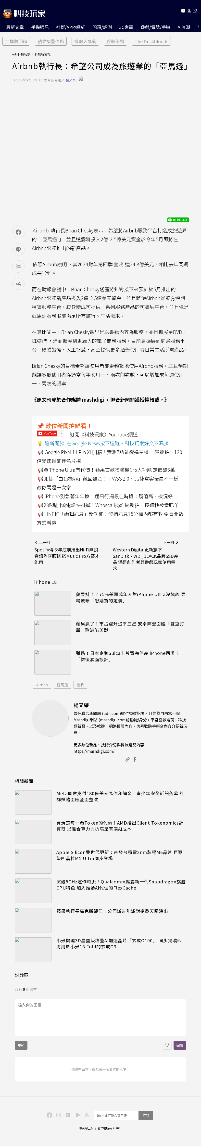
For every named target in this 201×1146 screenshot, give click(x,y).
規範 (21, 1045)
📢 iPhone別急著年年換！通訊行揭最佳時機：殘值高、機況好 (105, 496)
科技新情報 (42, 54)
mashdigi (93, 399)
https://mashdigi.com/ (94, 751)
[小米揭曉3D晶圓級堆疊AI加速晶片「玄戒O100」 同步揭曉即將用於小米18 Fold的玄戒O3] (33, 949)
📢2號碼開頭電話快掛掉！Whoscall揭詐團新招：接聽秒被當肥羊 (108, 505)
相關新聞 (24, 781)
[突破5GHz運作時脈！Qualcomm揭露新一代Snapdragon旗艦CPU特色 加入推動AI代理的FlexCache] (33, 891)
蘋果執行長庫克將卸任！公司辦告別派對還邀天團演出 (112, 911)
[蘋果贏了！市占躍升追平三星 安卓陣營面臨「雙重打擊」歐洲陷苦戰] (52, 633)
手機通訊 (40, 27)
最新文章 (15, 27)
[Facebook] (48, 1114)
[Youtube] (183, 12)
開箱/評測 (102, 27)
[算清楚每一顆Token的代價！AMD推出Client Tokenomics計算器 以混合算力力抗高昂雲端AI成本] (33, 832)
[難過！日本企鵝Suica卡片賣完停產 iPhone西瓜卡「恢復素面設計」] (52, 662)
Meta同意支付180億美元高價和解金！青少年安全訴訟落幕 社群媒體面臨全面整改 (120, 796)
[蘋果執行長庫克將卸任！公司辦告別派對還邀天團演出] (33, 920)
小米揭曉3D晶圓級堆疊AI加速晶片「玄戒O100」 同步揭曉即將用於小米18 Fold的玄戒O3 (119, 943)
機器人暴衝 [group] (85, 41)
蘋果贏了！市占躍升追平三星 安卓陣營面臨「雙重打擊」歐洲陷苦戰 (130, 627)
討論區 (22, 975)
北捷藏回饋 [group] (16, 41)
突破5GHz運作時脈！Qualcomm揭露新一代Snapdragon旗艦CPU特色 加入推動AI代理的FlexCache (121, 885)
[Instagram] (58, 1114)
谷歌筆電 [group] (115, 41)
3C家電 (126, 27)
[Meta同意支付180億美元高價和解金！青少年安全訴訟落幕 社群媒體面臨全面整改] (33, 802)
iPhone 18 (45, 582)
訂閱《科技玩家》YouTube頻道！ (106, 434)
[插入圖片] (167, 1045)
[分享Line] (18, 249)
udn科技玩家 (21, 54)
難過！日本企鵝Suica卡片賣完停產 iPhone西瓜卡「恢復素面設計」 (128, 656)
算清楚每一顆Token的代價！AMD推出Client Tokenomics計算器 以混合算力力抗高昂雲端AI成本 (119, 826)
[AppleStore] (86, 1114)
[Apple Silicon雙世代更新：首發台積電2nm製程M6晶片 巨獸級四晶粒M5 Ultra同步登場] (33, 861)
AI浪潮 (184, 27)
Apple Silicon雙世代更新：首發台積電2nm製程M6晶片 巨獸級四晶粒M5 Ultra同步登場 (119, 855)
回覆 (179, 1045)
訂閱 (146, 1115)
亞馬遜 (62, 684)
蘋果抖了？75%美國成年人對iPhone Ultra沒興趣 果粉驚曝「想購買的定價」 (131, 597)
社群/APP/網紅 (70, 27)
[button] (189, 12)
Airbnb (42, 684)
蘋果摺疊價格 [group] (51, 41)
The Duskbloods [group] (151, 41)
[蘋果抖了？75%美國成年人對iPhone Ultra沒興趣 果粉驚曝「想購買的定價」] (52, 603)
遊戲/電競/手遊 (155, 27)
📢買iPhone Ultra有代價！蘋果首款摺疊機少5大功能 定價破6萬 (106, 469)
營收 (80, 684)
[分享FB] (18, 232)
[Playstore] (76, 1114)
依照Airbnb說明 (50, 264)
